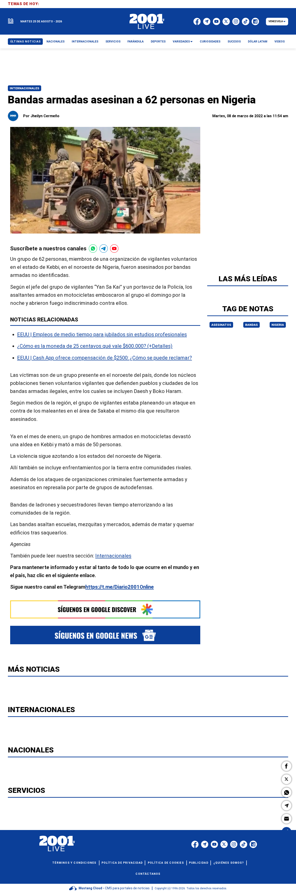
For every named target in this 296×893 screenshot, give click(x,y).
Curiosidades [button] (210, 41)
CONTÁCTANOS (148, 873)
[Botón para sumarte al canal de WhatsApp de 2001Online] (93, 248)
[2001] (147, 21)
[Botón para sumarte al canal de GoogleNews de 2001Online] (105, 635)
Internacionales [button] (85, 41)
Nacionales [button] (55, 41)
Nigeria (277, 325)
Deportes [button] (158, 41)
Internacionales (24, 88)
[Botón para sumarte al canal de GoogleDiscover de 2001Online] (105, 609)
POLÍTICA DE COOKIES (166, 862)
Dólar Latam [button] (257, 41)
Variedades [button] (181, 41)
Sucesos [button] (234, 41)
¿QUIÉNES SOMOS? (228, 862)
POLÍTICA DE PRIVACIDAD (122, 862)
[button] (286, 766)
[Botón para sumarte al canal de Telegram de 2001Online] (103, 248)
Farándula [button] (135, 41)
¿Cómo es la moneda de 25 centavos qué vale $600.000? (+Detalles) (95, 346)
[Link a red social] (195, 844)
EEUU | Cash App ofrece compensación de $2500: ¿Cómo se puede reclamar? (104, 358)
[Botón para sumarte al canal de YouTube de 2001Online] (114, 248)
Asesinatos (221, 325)
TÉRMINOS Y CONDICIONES (74, 862)
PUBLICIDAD (198, 862)
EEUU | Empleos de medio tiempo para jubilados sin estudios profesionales (102, 335)
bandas (251, 325)
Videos (279, 41)
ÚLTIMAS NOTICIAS (25, 41)
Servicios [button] (112, 41)
